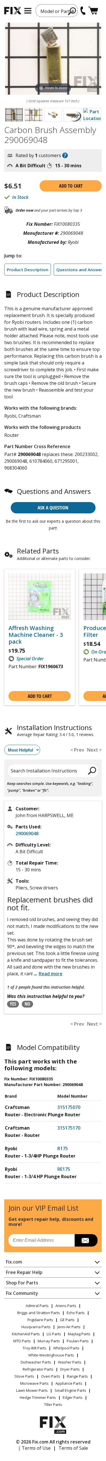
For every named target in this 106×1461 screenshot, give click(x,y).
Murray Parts (49, 1340)
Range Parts (77, 1376)
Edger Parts (73, 1397)
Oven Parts (50, 1376)
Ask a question (53, 507)
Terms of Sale (73, 1448)
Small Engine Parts (70, 1390)
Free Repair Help (24, 1272)
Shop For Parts (22, 1283)
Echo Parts (76, 1312)
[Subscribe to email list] (86, 1240)
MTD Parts (22, 1340)
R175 (62, 1148)
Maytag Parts (79, 1333)
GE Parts (67, 1319)
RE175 (63, 1169)
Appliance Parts (68, 1383)
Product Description (27, 269)
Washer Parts (69, 1362)
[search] (92, 770)
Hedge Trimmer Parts (38, 1397)
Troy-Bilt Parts (34, 1348)
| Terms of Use (34, 1448)
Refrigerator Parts (38, 1369)
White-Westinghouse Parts (51, 1355)
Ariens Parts (65, 1305)
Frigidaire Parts (40, 1319)
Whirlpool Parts (66, 1348)
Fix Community (22, 1293)
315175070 (68, 1107)
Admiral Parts (37, 1305)
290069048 (27, 833)
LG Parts (54, 1333)
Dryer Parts (70, 1369)
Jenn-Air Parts (69, 1326)
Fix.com (14, 1262)
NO (27, 1004)
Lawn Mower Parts (32, 1390)
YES (13, 1004)
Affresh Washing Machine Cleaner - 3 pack (35, 635)
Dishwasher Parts (36, 1362)
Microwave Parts (34, 1383)
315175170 (68, 1128)
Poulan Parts (78, 1340)
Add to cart (71, 186)
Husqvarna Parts (36, 1326)
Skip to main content (53, 10)
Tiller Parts (53, 1404)
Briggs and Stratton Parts (38, 1312)
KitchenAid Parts (26, 1333)
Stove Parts (24, 1376)
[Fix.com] (12, 10)
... (48, 974)
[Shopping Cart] (93, 10)
